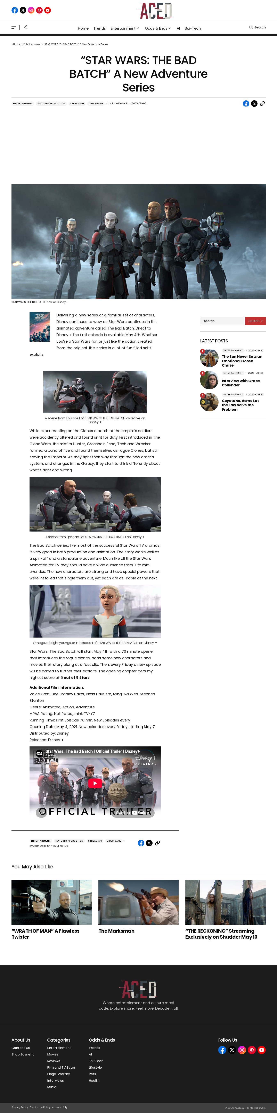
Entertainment (32, 44)
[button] (14, 27)
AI (90, 1054)
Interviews (55, 1080)
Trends (94, 1047)
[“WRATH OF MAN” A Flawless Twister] (51, 902)
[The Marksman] (138, 902)
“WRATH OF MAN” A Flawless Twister (45, 934)
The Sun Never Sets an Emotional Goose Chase (242, 361)
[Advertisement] (139, 145)
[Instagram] (31, 10)
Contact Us (20, 1047)
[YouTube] (47, 10)
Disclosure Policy (40, 1107)
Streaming (77, 103)
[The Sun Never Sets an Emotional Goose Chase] (209, 358)
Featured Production (51, 103)
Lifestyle (95, 1067)
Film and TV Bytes (61, 1067)
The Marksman (116, 931)
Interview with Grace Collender (241, 383)
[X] (23, 10)
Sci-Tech (96, 1061)
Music (51, 1087)
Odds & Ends (102, 1040)
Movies (52, 1054)
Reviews (53, 1061)
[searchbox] (222, 321)
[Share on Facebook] (246, 103)
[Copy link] (262, 103)
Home (17, 44)
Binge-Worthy (58, 1074)
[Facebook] (15, 10)
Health (94, 1080)
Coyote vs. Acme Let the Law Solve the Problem (240, 405)
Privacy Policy (19, 1107)
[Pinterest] (39, 10)
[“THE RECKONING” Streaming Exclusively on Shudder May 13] (225, 902)
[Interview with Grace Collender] (209, 380)
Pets (92, 1074)
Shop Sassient (22, 1054)
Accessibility (59, 1107)
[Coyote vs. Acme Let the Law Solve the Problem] (209, 402)
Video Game (96, 103)
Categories (59, 1040)
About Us (20, 1040)
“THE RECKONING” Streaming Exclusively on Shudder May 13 (221, 934)
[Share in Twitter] (254, 103)
